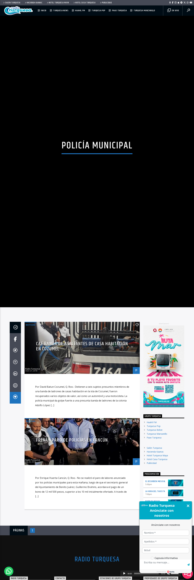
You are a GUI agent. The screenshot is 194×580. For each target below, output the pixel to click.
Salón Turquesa (12, 2)
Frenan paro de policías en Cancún (72, 466)
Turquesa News (60, 10)
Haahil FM (80, 10)
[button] (8, 571)
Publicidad (107, 2)
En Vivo (175, 10)
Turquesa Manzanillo (144, 10)
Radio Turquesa (32, 395)
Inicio (43, 10)
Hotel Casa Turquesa (85, 2)
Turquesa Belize (154, 456)
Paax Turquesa (119, 10)
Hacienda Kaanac (34, 2)
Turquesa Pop (98, 10)
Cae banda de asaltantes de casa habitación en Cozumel (82, 372)
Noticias (30, 351)
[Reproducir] (124, 573)
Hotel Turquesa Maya (59, 2)
